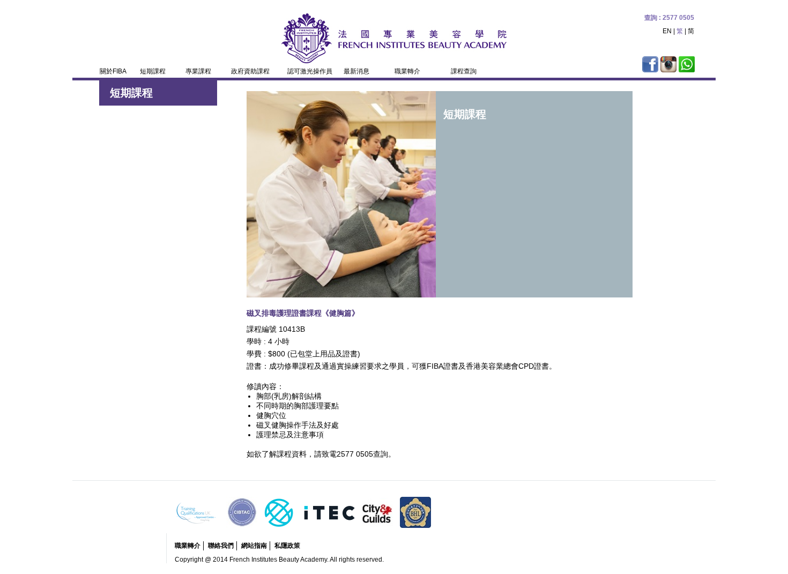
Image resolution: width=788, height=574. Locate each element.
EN (667, 31)
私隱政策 (287, 545)
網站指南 (254, 545)
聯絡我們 (221, 545)
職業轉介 (187, 545)
